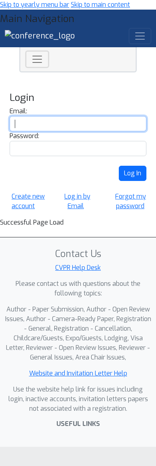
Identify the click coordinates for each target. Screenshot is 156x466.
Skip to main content (100, 4)
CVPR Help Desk (78, 267)
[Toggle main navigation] (140, 36)
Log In (132, 173)
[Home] (40, 35)
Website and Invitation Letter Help (78, 373)
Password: (24, 136)
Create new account (28, 201)
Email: (18, 111)
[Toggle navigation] (37, 59)
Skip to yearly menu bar (34, 4)
